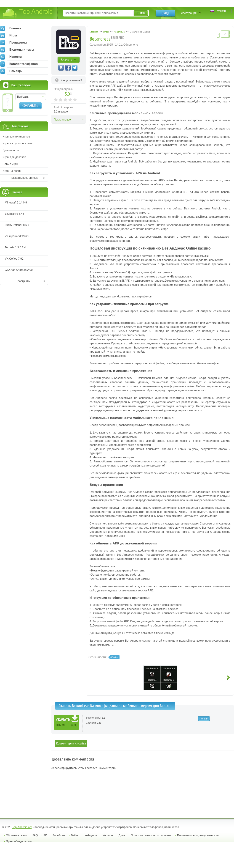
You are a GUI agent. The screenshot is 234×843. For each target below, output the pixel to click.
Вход (165, 13)
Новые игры (10, 164)
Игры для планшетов (16, 136)
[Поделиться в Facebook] (68, 68)
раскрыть (24, 281)
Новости (15, 56)
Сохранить (30, 106)
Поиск (141, 13)
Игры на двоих (12, 171)
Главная (15, 28)
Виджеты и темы (21, 49)
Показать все (62, 119)
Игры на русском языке (17, 143)
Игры (13, 35)
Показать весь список (23, 177)
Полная (203, 718)
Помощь (15, 71)
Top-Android (28, 13)
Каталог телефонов (23, 64)
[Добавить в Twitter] (74, 68)
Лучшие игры (11, 150)
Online (114, 657)
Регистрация (188, 13)
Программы (18, 42)
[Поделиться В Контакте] (61, 68)
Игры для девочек (14, 157)
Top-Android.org (22, 827)
